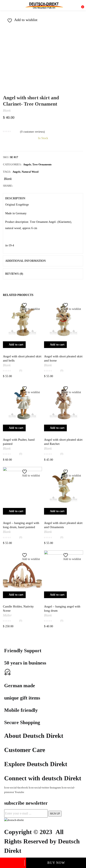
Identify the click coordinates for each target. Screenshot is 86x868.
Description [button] (15, 198)
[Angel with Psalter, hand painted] (22, 403)
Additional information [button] (25, 260)
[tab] (43, 198)
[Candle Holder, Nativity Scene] (22, 569)
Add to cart (13, 863)
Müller (7, 615)
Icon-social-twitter (39, 787)
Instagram (56, 787)
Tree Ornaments (42, 164)
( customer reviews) (32, 131)
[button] (81, 5)
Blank (7, 110)
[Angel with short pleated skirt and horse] (63, 319)
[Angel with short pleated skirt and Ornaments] (63, 486)
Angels (27, 164)
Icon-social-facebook (16, 787)
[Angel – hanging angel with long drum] (63, 569)
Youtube (19, 792)
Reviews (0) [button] (14, 273)
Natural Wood (30, 171)
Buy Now (56, 862)
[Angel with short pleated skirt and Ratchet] (63, 403)
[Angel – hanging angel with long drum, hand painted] (22, 486)
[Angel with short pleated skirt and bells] (22, 319)
